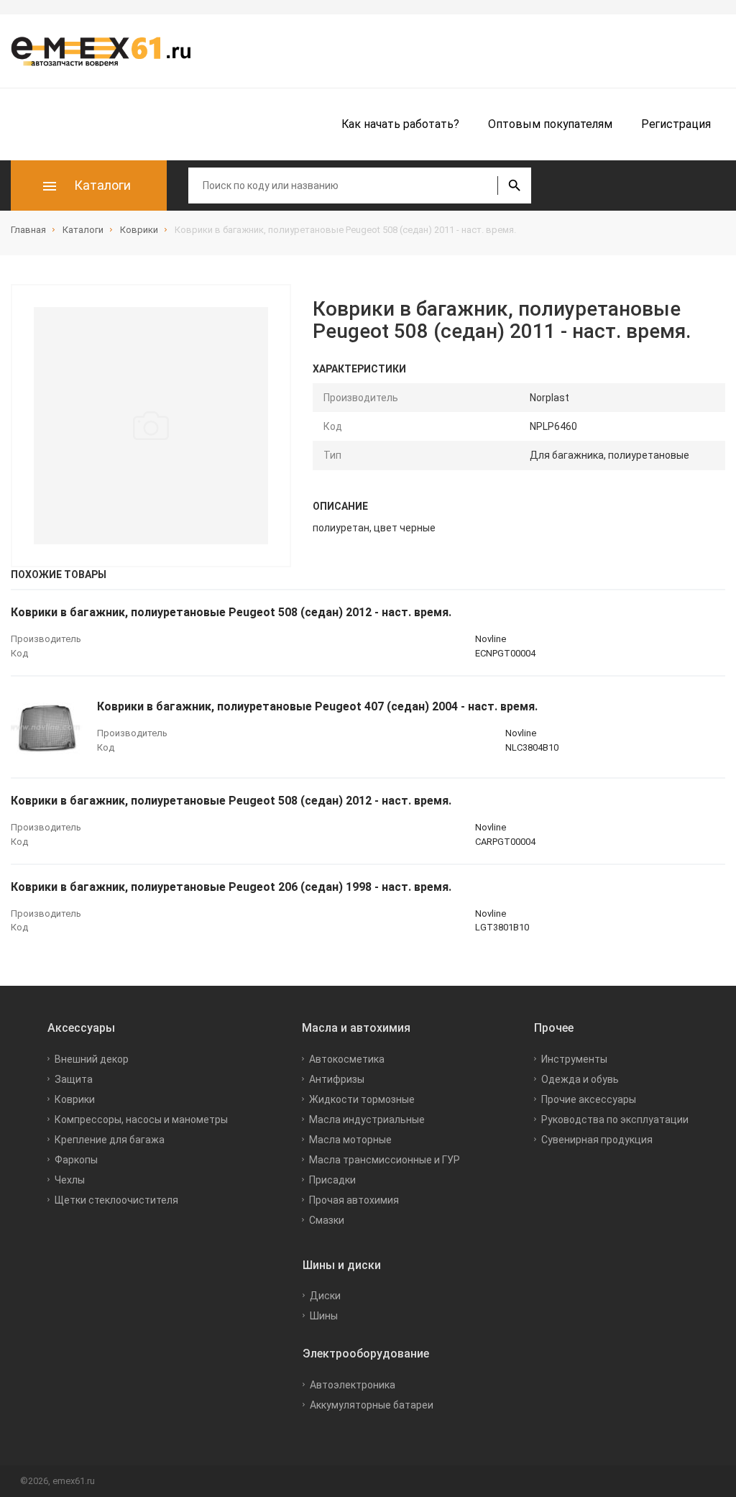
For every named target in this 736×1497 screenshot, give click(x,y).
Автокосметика (347, 1059)
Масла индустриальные (367, 1119)
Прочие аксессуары (588, 1099)
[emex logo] (108, 51)
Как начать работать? (400, 124)
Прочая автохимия (354, 1200)
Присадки (332, 1180)
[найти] (514, 185)
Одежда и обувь (580, 1079)
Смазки (326, 1220)
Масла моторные (350, 1139)
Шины (324, 1316)
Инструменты (574, 1059)
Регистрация (676, 124)
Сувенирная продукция (597, 1139)
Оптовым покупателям (550, 124)
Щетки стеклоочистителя (116, 1200)
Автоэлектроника (352, 1385)
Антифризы (336, 1079)
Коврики (75, 1099)
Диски (325, 1295)
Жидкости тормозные (362, 1099)
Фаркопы (76, 1160)
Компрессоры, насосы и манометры (141, 1119)
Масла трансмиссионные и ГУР (384, 1160)
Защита (74, 1079)
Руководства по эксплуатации (615, 1119)
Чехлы (70, 1180)
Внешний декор (92, 1059)
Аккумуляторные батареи (371, 1405)
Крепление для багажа (110, 1139)
